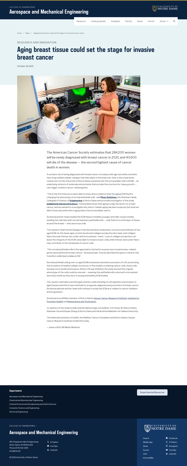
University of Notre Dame (165, 9)
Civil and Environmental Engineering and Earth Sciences (32, 404)
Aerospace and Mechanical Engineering (48, 12)
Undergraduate (98, 21)
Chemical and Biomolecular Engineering (26, 400)
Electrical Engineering (18, 412)
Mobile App (148, 442)
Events (151, 21)
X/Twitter (54, 442)
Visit (145, 454)
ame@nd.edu (14, 451)
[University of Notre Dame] (160, 428)
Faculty (128, 21)
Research (81, 21)
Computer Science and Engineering (24, 408)
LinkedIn (53, 450)
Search (146, 438)
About (163, 21)
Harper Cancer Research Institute (110, 298)
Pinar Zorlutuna (109, 197)
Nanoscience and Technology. (81, 301)
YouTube (54, 446)
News (140, 21)
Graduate (115, 21)
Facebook (173, 438)
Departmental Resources (152, 392)
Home (19, 33)
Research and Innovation (36, 42)
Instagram (173, 446)
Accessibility (148, 458)
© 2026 (12, 457)
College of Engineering (22, 7)
